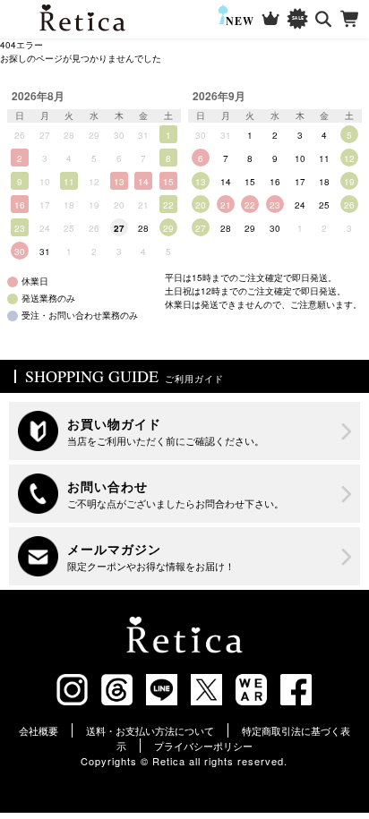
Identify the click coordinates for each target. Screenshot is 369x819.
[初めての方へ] (184, 431)
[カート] (351, 19)
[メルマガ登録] (184, 556)
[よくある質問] (184, 494)
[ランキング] (271, 19)
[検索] (324, 19)
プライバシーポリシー (203, 745)
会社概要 (38, 730)
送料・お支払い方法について (150, 730)
